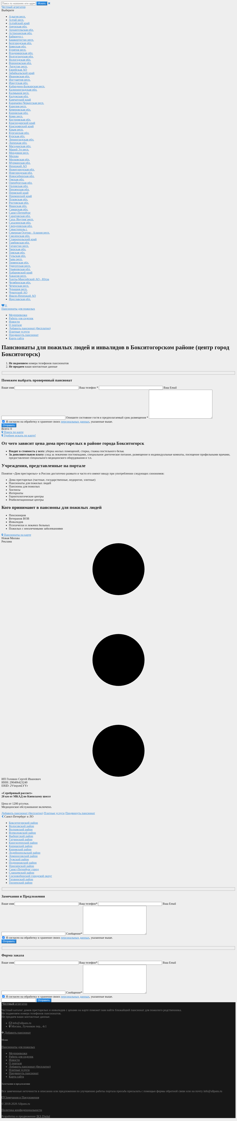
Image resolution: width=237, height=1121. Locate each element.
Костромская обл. (20, 119)
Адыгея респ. (17, 16)
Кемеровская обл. (20, 109)
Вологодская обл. (20, 59)
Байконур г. (16, 36)
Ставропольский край (23, 239)
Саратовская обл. (20, 216)
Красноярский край (21, 126)
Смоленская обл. (19, 236)
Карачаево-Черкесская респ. (26, 103)
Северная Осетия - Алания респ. (29, 232)
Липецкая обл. (18, 142)
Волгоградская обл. (21, 56)
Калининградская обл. (23, 89)
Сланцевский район (21, 872)
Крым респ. (16, 129)
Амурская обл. (18, 26)
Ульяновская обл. (20, 269)
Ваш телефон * (88, 387)
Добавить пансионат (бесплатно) (30, 328)
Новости (14, 321)
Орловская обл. (18, 186)
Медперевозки (18, 315)
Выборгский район (21, 836)
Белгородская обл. (20, 43)
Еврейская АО (18, 69)
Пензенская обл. (19, 189)
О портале (15, 325)
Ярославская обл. (20, 299)
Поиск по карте (13, 432)
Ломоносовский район (23, 856)
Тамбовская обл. (19, 242)
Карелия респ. (18, 106)
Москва (14, 156)
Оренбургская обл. (20, 182)
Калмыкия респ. (19, 93)
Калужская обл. (19, 96)
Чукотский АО (18, 292)
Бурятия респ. (17, 49)
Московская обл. (19, 159)
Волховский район (21, 829)
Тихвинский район (21, 879)
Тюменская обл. (19, 262)
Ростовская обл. (19, 202)
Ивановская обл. (19, 76)
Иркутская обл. (18, 83)
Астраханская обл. (20, 33)
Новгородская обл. (21, 172)
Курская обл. (17, 136)
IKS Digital (43, 1116)
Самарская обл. (18, 209)
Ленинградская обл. (21, 139)
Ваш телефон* (88, 903)
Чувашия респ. (18, 289)
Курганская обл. (19, 132)
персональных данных (75, 421)
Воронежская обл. (20, 63)
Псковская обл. (18, 199)
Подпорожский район (23, 862)
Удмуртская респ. (20, 265)
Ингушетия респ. (20, 79)
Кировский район (20, 849)
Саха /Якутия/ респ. (21, 219)
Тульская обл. (17, 255)
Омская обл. (16, 179)
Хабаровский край (20, 272)
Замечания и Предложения (21, 1097)
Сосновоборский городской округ (30, 876)
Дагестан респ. (18, 66)
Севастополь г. (18, 229)
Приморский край (20, 196)
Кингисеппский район (23, 842)
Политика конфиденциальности (21, 1110)
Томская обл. (17, 252)
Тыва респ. (16, 259)
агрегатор (13, 6)
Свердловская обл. (20, 226)
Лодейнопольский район (24, 852)
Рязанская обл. (18, 206)
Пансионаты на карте (17, 534)
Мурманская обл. (20, 162)
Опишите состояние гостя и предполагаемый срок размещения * (107, 417)
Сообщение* (74, 933)
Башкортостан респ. (21, 39)
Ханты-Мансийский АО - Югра (29, 279)
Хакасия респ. (18, 275)
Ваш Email (170, 387)
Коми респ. (16, 116)
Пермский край (19, 192)
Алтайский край (19, 23)
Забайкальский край (21, 73)
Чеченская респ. (19, 285)
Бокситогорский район (23, 822)
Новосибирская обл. (21, 176)
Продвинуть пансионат (24, 335)
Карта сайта (16, 338)
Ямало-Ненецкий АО (22, 295)
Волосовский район (21, 826)
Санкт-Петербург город (24, 869)
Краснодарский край (22, 122)
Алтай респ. (16, 19)
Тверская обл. (17, 249)
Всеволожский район (22, 832)
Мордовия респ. (19, 152)
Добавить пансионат (17, 1032)
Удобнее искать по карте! (19, 435)
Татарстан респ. (19, 246)
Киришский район (20, 846)
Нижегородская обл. (22, 169)
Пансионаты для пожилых (18, 308)
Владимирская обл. (21, 53)
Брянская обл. (17, 46)
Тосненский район (20, 882)
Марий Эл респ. (19, 149)
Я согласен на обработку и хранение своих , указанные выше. (59, 421)
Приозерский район (21, 866)
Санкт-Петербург (20, 212)
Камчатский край (20, 99)
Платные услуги (19, 331)
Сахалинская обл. (20, 222)
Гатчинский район (20, 839)
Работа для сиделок (21, 318)
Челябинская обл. (20, 282)
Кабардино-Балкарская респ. (27, 86)
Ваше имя (7, 387)
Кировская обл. (18, 113)
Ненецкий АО (18, 166)
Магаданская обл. (20, 146)
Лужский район (19, 859)
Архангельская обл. (21, 29)
